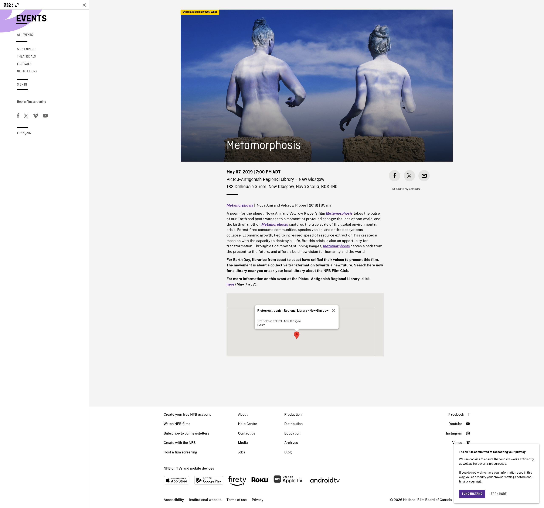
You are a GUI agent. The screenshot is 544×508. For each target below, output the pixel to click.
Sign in (22, 84)
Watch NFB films (177, 424)
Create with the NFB (180, 443)
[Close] (333, 310)
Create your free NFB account (187, 414)
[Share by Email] (424, 175)
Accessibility (174, 500)
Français (24, 133)
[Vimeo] (35, 116)
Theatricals (26, 56)
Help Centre (247, 424)
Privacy (258, 500)
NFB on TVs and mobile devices (189, 468)
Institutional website (205, 500)
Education (292, 433)
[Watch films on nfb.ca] (11, 5)
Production (293, 414)
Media (243, 443)
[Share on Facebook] (394, 175)
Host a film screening (31, 102)
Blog (288, 452)
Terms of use (237, 500)
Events (31, 19)
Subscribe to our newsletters (186, 433)
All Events (25, 35)
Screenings (25, 49)
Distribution (293, 424)
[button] (296, 335)
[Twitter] (26, 116)
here (230, 284)
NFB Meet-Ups (27, 71)
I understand (472, 494)
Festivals (24, 64)
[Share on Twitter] (409, 175)
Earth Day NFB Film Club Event (200, 12)
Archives (291, 443)
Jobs (241, 452)
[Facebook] (18, 116)
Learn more (498, 494)
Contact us (246, 433)
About (243, 414)
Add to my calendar (407, 189)
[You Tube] (45, 116)
